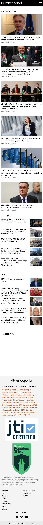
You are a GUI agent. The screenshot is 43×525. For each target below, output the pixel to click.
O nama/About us (29, 490)
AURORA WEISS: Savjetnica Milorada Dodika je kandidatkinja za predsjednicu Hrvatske (20, 139)
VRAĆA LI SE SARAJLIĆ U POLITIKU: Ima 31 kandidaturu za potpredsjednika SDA (19, 206)
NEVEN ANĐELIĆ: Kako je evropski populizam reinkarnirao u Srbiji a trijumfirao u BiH (14, 231)
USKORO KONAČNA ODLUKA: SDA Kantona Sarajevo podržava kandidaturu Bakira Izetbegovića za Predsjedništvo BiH (19, 71)
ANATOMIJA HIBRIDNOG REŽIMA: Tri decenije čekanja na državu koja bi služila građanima (14, 251)
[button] (40, 3)
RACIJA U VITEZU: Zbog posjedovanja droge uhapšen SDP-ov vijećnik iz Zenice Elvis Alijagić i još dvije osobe (14, 292)
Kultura (4, 509)
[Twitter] (21, 517)
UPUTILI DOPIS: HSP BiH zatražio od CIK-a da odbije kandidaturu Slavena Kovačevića (20, 38)
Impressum (27, 493)
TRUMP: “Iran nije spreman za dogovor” (13, 280)
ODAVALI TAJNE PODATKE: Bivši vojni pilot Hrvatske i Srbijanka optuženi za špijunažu (13, 320)
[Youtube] (26, 517)
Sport (4, 506)
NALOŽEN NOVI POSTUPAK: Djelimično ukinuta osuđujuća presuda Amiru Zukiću (13, 300)
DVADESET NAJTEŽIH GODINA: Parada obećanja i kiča (13, 240)
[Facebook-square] (17, 517)
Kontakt (25, 496)
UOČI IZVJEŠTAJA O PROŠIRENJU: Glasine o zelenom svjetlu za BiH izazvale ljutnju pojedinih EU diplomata (21, 173)
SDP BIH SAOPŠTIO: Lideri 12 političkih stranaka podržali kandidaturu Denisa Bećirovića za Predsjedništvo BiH (21, 106)
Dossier (4, 496)
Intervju (4, 501)
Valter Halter (6, 504)
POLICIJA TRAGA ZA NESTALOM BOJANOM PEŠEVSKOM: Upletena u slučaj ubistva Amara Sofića (14, 310)
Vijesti (4, 493)
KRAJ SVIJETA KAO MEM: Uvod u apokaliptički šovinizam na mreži (14, 220)
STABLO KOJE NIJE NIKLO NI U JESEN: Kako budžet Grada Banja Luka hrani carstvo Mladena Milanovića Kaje (14, 261)
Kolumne (5, 498)
